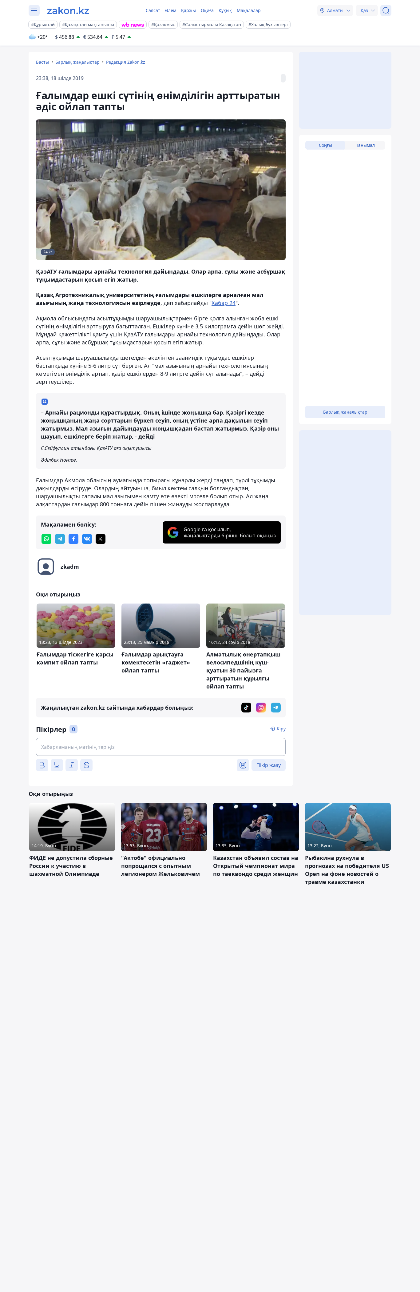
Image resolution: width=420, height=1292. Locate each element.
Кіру (281, 729)
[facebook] (73, 538)
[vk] (87, 538)
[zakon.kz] (68, 10)
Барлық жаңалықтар (77, 62)
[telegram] (59, 538)
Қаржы (188, 10)
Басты (42, 62)
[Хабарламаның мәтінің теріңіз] (161, 747)
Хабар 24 (224, 303)
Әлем (170, 10)
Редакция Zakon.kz (125, 62)
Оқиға (207, 10)
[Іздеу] (385, 10)
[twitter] (100, 538)
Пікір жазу (268, 765)
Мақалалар (249, 10)
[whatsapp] (46, 538)
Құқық (225, 10)
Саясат (153, 10)
